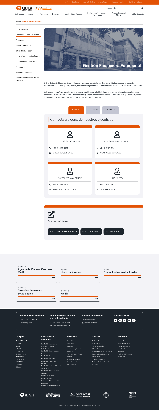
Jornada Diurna (122, 341)
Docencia (55, 14)
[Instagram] (120, 320)
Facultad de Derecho (47, 356)
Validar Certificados (23, 45)
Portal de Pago (96, 341)
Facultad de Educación (48, 358)
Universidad (19, 14)
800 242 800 (24, 319)
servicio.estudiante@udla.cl (61, 325)
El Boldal (18, 367)
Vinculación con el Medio (119, 14)
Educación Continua (73, 362)
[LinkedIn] (134, 320)
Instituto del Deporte (47, 375)
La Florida (19, 343)
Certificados (20, 40)
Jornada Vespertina (124, 343)
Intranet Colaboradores (24, 51)
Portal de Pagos (22, 29)
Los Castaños (20, 359)
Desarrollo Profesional (88, 2)
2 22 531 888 (34, 319)
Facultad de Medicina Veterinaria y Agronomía (51, 367)
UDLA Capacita (138, 14)
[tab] (76, 110)
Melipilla (18, 349)
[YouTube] (129, 320)
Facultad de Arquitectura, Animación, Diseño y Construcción (49, 346)
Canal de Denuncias (90, 322)
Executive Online (123, 349)
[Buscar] (142, 8)
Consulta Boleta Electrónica (26, 62)
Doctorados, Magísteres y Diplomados (97, 14)
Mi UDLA (67, 2)
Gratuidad (121, 351)
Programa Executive (124, 346)
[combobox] (123, 8)
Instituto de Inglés (46, 378)
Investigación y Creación (73, 14)
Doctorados (121, 357)
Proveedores (20, 67)
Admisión (31, 14)
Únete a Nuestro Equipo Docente (28, 56)
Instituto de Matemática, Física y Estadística (51, 382)
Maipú (18, 346)
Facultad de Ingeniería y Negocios (48, 362)
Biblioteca (132, 2)
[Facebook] (115, 320)
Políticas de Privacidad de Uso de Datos (27, 79)
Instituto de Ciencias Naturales (50, 386)
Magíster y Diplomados (125, 354)
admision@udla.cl (26, 322)
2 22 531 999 (66, 322)
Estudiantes (76, 2)
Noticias (69, 357)
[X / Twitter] (124, 320)
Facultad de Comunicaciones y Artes (50, 352)
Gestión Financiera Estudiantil (27, 35)
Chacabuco (19, 364)
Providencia (19, 351)
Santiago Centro (21, 354)
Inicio (18, 21)
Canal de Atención (90, 319)
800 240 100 (56, 322)
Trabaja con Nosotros (24, 72)
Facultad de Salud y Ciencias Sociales (50, 372)
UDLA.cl (139, 2)
